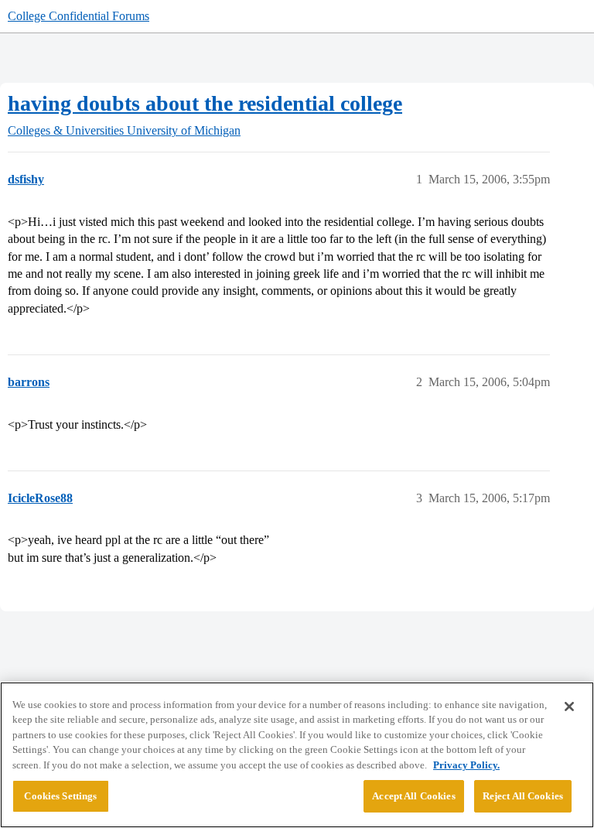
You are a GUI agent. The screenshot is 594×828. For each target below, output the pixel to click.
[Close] (569, 706)
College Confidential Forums (78, 15)
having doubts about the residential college (205, 103)
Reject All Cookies (523, 796)
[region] (297, 755)
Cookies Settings (60, 796)
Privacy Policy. (466, 765)
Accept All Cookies (413, 796)
